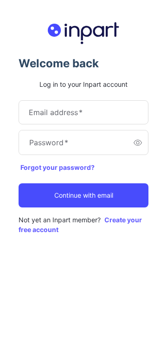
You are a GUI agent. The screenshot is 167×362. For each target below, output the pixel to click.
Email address (56, 112)
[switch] (138, 142)
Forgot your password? (57, 167)
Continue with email (83, 195)
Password (48, 142)
